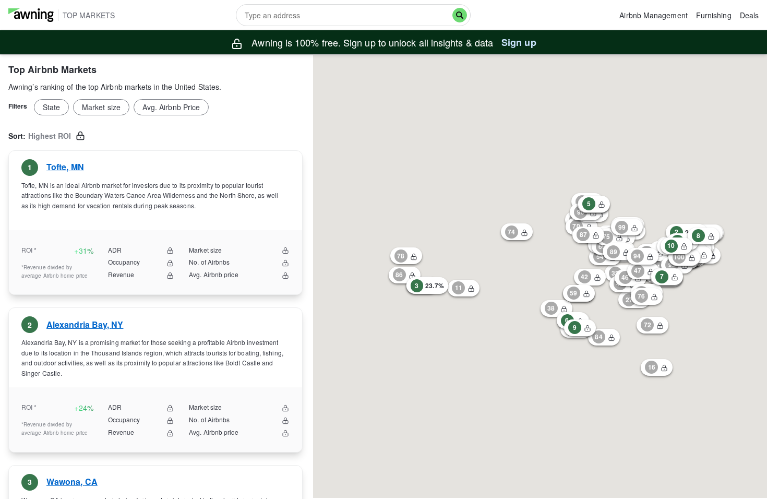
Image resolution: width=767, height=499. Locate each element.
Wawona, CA (72, 482)
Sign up (518, 42)
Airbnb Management (653, 15)
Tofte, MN (65, 167)
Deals (749, 15)
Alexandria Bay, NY (84, 324)
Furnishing (714, 15)
